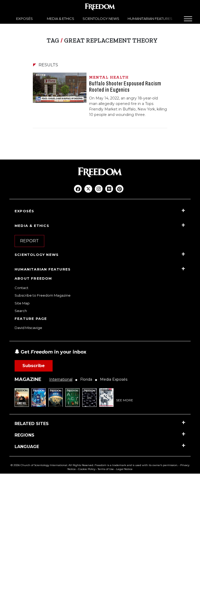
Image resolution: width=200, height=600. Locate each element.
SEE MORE (124, 400)
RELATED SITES (32, 423)
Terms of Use (106, 469)
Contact (21, 288)
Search (21, 311)
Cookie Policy (86, 469)
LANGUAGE (27, 446)
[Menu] (188, 18)
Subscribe (33, 365)
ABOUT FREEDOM (33, 278)
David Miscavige (28, 328)
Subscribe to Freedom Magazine (43, 295)
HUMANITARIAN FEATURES (150, 18)
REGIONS (24, 435)
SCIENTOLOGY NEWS (101, 18)
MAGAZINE (28, 379)
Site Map (22, 303)
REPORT (29, 240)
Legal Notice (124, 469)
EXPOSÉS (24, 18)
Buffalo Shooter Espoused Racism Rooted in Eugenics (125, 86)
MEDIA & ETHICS (60, 18)
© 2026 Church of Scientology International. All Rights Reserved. (52, 465)
